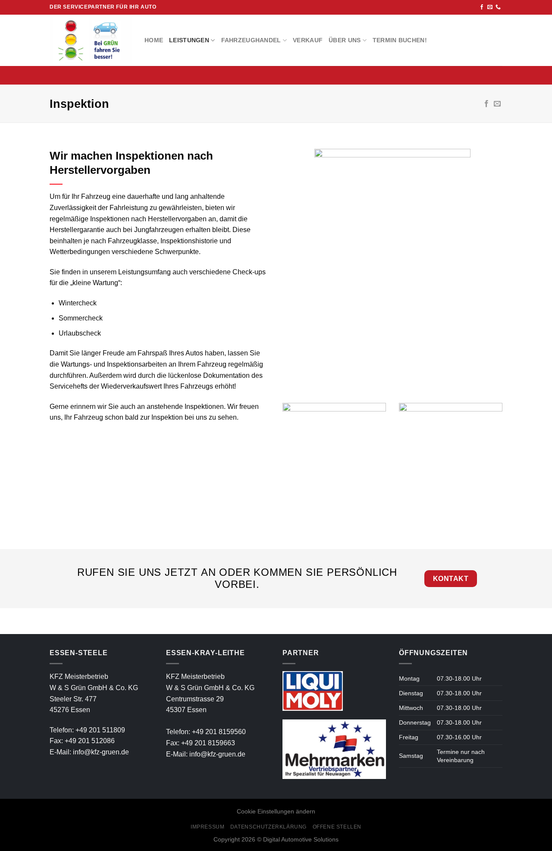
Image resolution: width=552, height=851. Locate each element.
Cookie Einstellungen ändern (276, 811)
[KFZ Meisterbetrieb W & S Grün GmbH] (91, 40)
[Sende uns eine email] (489, 7)
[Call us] (498, 7)
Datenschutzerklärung (268, 827)
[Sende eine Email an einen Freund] (497, 104)
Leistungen (189, 40)
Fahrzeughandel (251, 40)
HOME (153, 40)
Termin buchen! (400, 40)
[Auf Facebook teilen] (486, 104)
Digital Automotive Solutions (301, 839)
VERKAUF (308, 40)
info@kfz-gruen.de (101, 752)
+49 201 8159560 (219, 731)
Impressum (208, 827)
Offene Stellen (337, 827)
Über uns (345, 40)
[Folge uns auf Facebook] (481, 7)
